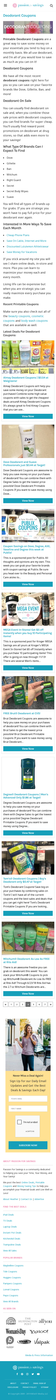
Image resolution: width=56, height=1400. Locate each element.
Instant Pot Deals (12, 1232)
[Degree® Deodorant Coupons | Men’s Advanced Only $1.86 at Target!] (28, 773)
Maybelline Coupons (13, 1265)
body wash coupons (34, 320)
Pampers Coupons (12, 1283)
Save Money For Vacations (22, 252)
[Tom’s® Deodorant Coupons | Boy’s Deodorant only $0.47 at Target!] (28, 857)
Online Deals (27, 1182)
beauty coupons (19, 316)
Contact (25, 1383)
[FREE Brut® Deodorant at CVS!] (28, 692)
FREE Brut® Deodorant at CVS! (21, 713)
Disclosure (13, 1387)
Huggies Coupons (12, 1277)
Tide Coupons (10, 1271)
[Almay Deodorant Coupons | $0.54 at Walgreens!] (28, 357)
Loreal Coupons (11, 1289)
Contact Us (26, 1199)
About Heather (10, 1199)
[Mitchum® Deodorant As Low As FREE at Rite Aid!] (28, 938)
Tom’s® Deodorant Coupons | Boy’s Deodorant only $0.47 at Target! (24, 880)
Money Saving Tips (26, 1186)
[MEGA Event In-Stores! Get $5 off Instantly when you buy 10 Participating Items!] (28, 609)
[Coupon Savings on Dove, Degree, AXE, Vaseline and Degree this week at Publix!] (28, 525)
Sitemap (45, 1387)
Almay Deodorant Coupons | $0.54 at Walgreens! (25, 379)
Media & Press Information (39, 1355)
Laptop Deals (10, 1226)
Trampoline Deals (12, 1244)
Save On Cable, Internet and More (27, 241)
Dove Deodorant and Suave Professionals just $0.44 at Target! (24, 463)
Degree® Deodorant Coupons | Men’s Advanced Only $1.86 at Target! (25, 796)
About (13, 1383)
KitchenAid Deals (11, 1238)
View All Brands (11, 1301)
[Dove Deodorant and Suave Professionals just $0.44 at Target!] (28, 441)
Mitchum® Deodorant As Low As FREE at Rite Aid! (26, 960)
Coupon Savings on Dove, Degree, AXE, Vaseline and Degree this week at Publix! (26, 549)
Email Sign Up (39, 1383)
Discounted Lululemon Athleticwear (28, 246)
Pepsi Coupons (10, 1295)
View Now (28, 416)
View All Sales (10, 1250)
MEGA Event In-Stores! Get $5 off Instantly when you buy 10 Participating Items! (27, 633)
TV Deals (7, 1220)
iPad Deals (8, 1214)
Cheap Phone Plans (18, 235)
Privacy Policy (30, 1387)
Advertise (39, 1199)
